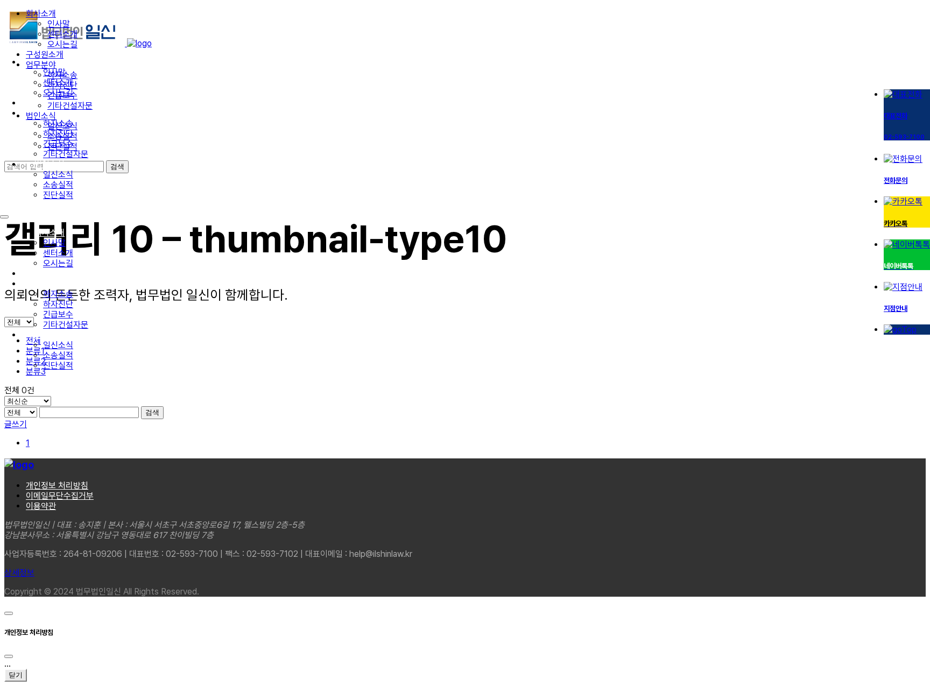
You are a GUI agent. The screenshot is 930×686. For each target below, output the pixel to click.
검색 (152, 412)
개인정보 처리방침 (57, 485)
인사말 (54, 243)
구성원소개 (53, 273)
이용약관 (41, 506)
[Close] (8, 656)
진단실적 (58, 195)
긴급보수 (58, 314)
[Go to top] (8, 613)
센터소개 (58, 253)
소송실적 (58, 185)
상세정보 (19, 573)
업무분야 (49, 284)
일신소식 (58, 174)
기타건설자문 (65, 154)
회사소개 (49, 233)
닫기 (16, 675)
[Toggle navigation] (4, 216)
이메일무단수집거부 (60, 496)
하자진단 (58, 304)
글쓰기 (15, 424)
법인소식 (49, 164)
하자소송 (58, 294)
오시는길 (58, 263)
